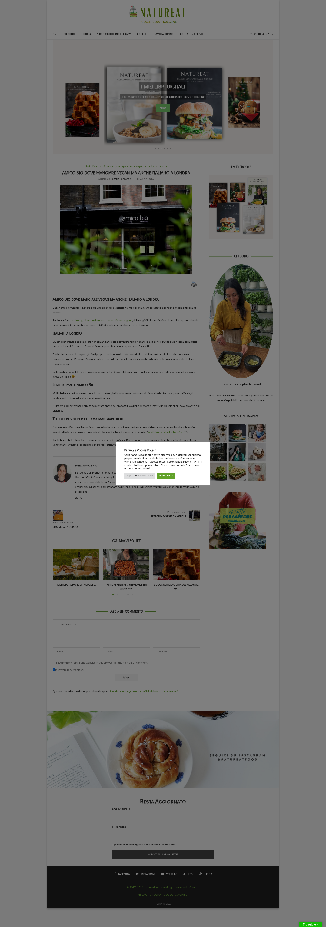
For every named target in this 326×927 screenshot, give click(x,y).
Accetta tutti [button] (166, 475)
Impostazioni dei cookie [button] (140, 475)
